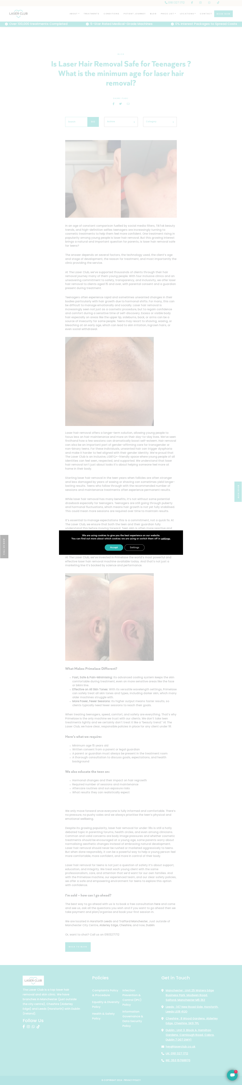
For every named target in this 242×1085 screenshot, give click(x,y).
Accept (114, 547)
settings (165, 538)
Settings (134, 547)
